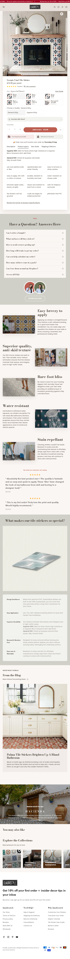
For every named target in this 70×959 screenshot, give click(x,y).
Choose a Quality (19, 108)
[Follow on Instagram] (8, 937)
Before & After (53, 926)
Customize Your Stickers (57, 912)
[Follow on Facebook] (4, 937)
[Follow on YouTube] (17, 937)
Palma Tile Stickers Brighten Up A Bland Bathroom (33, 756)
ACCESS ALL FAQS (35, 298)
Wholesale (7, 929)
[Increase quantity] (20, 129)
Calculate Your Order (56, 916)
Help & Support (29, 912)
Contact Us (28, 926)
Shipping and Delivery (32, 916)
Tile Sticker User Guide (56, 922)
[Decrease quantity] (9, 129)
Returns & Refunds (30, 919)
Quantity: (10, 125)
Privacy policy (8, 919)
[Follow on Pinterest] (12, 937)
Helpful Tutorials (54, 919)
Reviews (6, 922)
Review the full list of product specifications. (23, 203)
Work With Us (7, 926)
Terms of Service (9, 916)
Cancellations (29, 922)
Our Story (6, 912)
